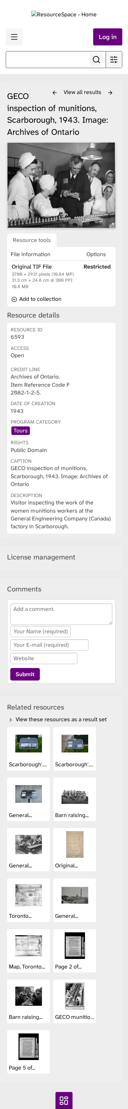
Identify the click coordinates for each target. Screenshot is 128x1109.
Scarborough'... (28, 764)
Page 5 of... (23, 1067)
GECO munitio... (75, 1017)
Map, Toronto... (27, 966)
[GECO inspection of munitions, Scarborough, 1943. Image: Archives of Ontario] (61, 185)
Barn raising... (72, 815)
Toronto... (21, 916)
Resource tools (32, 240)
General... (21, 815)
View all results (83, 92)
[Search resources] (96, 59)
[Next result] (110, 93)
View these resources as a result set (60, 719)
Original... (67, 865)
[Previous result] (54, 93)
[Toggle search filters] (114, 59)
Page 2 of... (69, 966)
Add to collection (40, 299)
